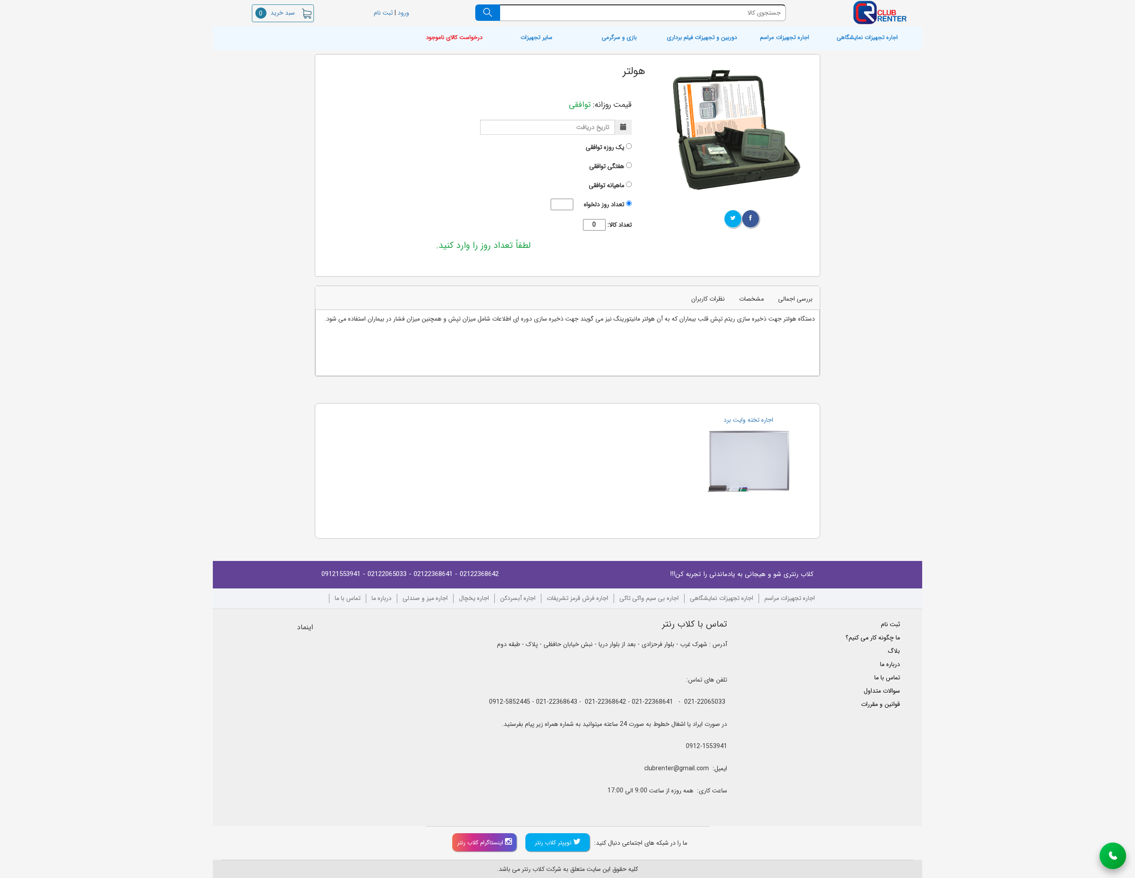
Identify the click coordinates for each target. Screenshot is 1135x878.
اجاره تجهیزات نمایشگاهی (867, 38)
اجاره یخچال (474, 598)
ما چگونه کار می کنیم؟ (872, 638)
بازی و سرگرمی (619, 38)
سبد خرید (276, 13)
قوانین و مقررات (880, 704)
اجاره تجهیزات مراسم (784, 38)
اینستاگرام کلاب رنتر (481, 842)
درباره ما (381, 598)
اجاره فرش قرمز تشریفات (577, 598)
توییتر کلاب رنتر (554, 842)
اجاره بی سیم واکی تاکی (649, 598)
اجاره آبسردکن (518, 598)
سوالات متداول (882, 691)
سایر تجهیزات (536, 38)
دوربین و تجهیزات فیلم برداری (702, 38)
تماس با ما (347, 598)
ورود (404, 13)
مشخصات (751, 299)
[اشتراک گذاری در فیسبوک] (750, 219)
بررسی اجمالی (795, 299)
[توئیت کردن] (733, 219)
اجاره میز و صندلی (425, 598)
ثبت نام (382, 13)
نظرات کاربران (708, 299)
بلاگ (894, 651)
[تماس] (1113, 856)
